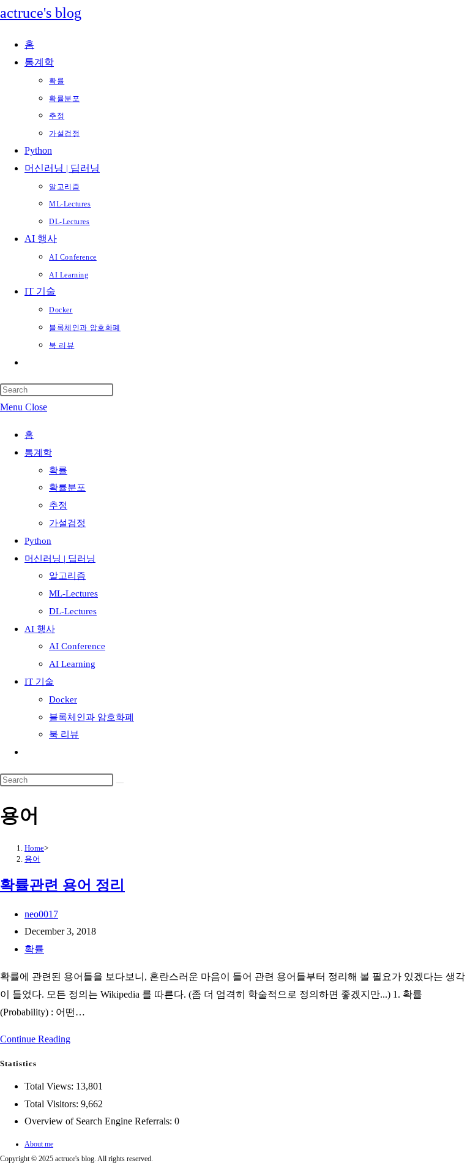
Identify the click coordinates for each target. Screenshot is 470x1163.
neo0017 (41, 914)
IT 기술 (39, 682)
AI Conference (77, 646)
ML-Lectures (73, 593)
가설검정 (67, 523)
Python (37, 541)
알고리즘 (67, 576)
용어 (32, 859)
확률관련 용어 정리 (62, 885)
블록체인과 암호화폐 (91, 717)
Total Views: (50, 1086)
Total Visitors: (52, 1104)
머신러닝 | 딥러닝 (59, 558)
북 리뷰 (64, 734)
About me (38, 1144)
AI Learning (72, 664)
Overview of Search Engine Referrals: (99, 1121)
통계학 (38, 452)
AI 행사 (39, 629)
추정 (58, 505)
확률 (58, 470)
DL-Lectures (73, 611)
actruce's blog (40, 13)
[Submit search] (120, 782)
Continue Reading (35, 1039)
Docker (63, 699)
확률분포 (67, 487)
